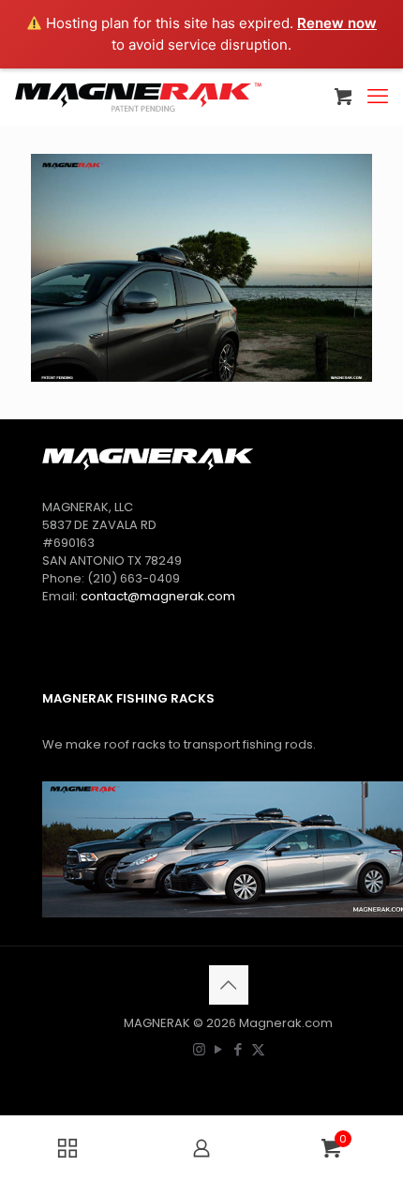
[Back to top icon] (228, 985)
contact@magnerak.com (158, 596)
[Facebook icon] (238, 1049)
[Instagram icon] (199, 1049)
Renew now (337, 23)
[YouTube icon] (219, 1049)
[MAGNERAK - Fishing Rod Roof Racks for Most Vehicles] (137, 96)
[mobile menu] (378, 97)
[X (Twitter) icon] (258, 1049)
